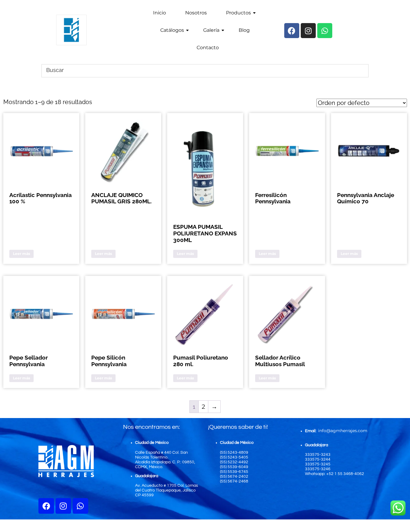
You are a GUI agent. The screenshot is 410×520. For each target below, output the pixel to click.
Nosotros (196, 13)
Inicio (159, 13)
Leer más (21, 253)
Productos (238, 13)
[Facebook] (46, 506)
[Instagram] (63, 506)
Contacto (208, 47)
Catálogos (172, 30)
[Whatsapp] (80, 506)
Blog (244, 30)
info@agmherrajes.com (342, 430)
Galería (211, 30)
